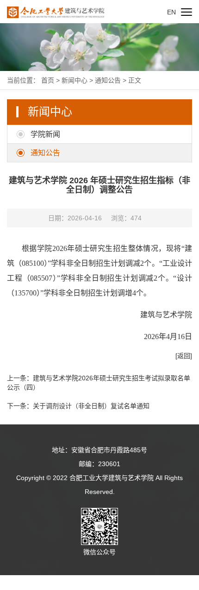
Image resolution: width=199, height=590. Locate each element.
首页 (47, 80)
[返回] (183, 355)
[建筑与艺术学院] (56, 11)
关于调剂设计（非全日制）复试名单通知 (91, 406)
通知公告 (108, 80)
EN (171, 12)
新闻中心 (74, 80)
